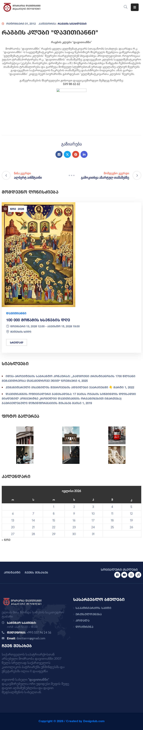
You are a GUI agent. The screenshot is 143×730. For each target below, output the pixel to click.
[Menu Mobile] (135, 7)
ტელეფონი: (29, 632)
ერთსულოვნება (89, 614)
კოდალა (82, 620)
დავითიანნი (16, 313)
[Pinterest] (75, 154)
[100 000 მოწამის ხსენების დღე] (38, 254)
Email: (26, 638)
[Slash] (71, 175)
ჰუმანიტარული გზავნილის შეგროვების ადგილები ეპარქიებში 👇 (59, 387)
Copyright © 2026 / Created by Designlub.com (72, 721)
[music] (138, 575)
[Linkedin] (84, 154)
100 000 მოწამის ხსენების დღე (38, 320)
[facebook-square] (117, 575)
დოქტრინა (84, 627)
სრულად (16, 342)
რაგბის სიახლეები (72, 23)
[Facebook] (58, 154)
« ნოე (6, 540)
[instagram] (131, 575)
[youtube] (124, 575)
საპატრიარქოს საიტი (93, 608)
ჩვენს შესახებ (36, 572)
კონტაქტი (12, 572)
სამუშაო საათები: (21, 623)
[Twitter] (67, 154)
